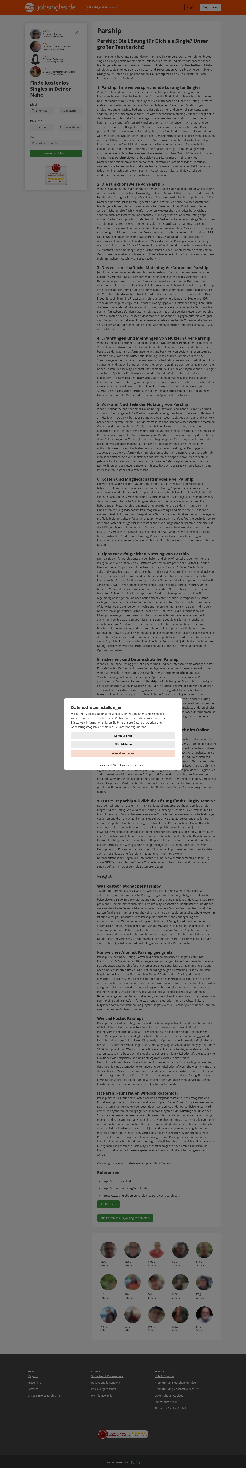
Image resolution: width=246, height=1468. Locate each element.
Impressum (105, 765)
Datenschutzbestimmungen (132, 765)
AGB (115, 765)
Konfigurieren (136, 727)
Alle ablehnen (123, 744)
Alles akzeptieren (123, 753)
